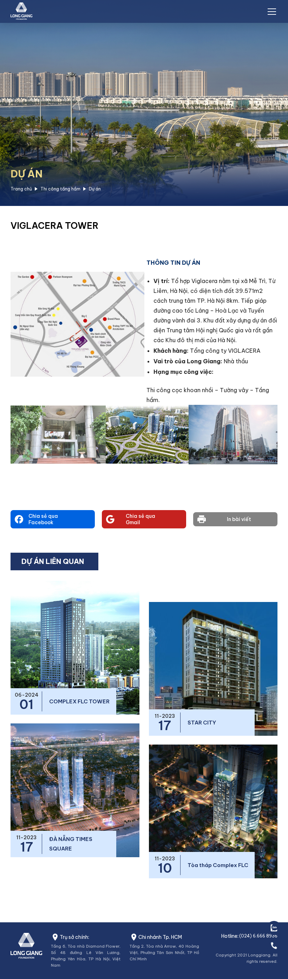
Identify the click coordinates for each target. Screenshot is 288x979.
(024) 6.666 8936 (258, 936)
